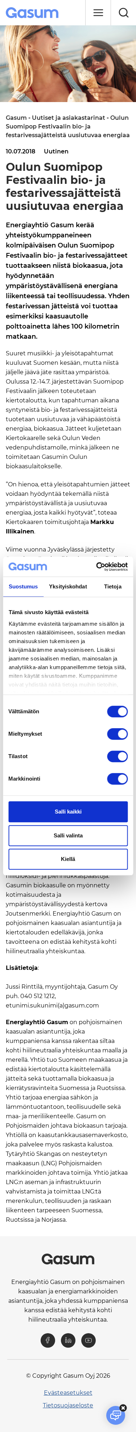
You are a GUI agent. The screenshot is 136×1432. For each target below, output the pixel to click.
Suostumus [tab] (23, 586)
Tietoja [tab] (112, 586)
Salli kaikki (68, 811)
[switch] (117, 734)
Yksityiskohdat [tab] (68, 586)
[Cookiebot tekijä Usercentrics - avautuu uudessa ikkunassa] (97, 566)
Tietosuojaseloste (68, 1405)
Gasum (16, 117)
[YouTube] (88, 1340)
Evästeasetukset (68, 1392)
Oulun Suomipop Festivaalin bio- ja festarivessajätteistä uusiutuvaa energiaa (68, 126)
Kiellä (68, 859)
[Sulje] (98, 12)
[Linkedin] (68, 1340)
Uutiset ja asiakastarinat (68, 117)
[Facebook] (48, 1340)
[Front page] (33, 13)
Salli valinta (68, 835)
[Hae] (123, 12)
